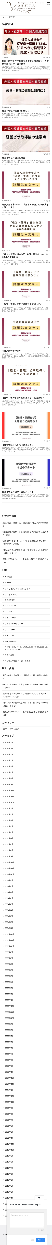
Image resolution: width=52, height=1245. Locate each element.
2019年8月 (9, 1161)
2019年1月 (9, 1197)
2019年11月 (10, 1143)
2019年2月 (9, 1191)
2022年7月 (9, 1036)
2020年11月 (10, 1101)
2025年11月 (10, 796)
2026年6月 (9, 754)
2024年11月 (10, 868)
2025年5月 (9, 832)
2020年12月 (10, 1096)
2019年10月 (10, 1149)
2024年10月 (10, 874)
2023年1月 (9, 1000)
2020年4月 (9, 1119)
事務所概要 (11, 600)
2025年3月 (9, 844)
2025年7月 (9, 820)
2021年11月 (10, 1083)
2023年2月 (9, 994)
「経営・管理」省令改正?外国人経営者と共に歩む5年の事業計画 (25, 255)
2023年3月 (9, 988)
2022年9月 (9, 1024)
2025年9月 (9, 808)
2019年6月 (9, 1173)
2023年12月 (10, 934)
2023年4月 (9, 982)
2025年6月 (9, 826)
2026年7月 (9, 748)
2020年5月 (9, 1113)
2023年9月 (9, 952)
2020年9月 (9, 1107)
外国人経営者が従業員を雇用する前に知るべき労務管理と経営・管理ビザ (25, 62)
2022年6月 (9, 1042)
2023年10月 (10, 946)
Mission (8, 582)
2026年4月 (9, 766)
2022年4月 (9, 1054)
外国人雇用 (9, 654)
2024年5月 (9, 904)
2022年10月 (10, 1018)
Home (4, 17)
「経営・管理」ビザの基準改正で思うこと (22, 303)
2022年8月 (9, 1030)
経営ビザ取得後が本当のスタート (18, 491)
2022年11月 (10, 1012)
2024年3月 (9, 916)
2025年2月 (9, 850)
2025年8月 (9, 814)
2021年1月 (9, 1090)
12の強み (8, 576)
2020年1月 (9, 1137)
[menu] (48, 3)
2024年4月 (9, 910)
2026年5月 (9, 760)
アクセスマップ (11, 594)
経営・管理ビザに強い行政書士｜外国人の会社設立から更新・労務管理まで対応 (26, 648)
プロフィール (10, 629)
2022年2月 (9, 1065)
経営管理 (12, 17)
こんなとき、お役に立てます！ (17, 588)
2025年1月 (9, 856)
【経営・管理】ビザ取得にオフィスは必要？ (23, 397)
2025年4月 (9, 838)
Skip (32, 1240)
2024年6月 (9, 898)
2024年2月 (9, 922)
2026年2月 (9, 778)
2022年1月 (9, 1071)
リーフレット (10, 635)
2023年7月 (9, 964)
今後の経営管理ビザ (11, 350)
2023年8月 (9, 958)
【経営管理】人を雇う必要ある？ (18, 444)
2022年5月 (9, 1048)
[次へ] (30, 508)
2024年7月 (9, 892)
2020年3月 (9, 1125)
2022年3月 (9, 1059)
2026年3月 (9, 772)
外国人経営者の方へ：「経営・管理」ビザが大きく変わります (25, 206)
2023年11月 (10, 940)
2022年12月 (10, 1006)
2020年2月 (9, 1131)
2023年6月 (9, 970)
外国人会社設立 (11, 641)
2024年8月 (9, 886)
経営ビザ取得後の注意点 (13, 157)
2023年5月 (9, 976)
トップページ (10, 617)
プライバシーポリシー (14, 623)
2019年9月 (9, 1155)
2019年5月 (9, 1179)
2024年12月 (10, 862)
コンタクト (9, 611)
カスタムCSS (10, 605)
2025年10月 (10, 802)
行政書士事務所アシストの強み (17, 660)
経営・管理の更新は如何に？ (16, 110)
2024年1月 (9, 928)
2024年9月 (9, 880)
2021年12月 (10, 1077)
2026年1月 (9, 784)
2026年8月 (9, 742)
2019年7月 (9, 1167)
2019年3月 (9, 1185)
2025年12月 (10, 790)
